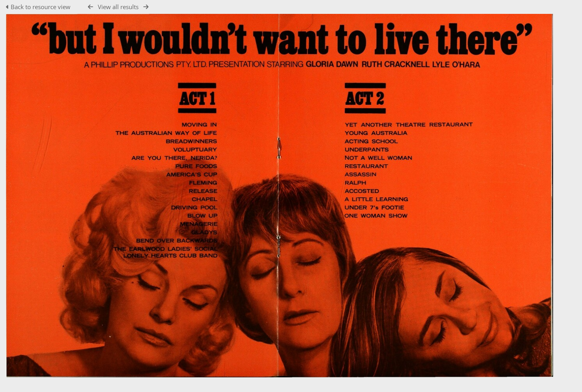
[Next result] (145, 7)
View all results (118, 7)
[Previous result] (90, 7)
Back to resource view (40, 7)
